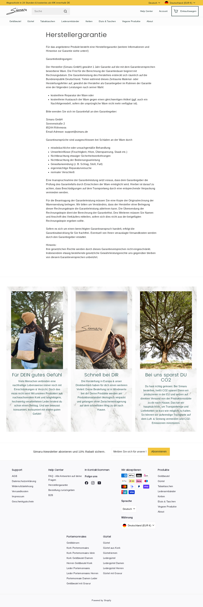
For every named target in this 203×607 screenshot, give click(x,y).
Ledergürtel (109, 558)
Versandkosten (20, 491)
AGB (14, 476)
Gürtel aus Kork (111, 547)
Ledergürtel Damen (113, 563)
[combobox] (51, 11)
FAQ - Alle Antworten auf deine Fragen (65, 478)
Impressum (18, 496)
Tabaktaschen (47, 21)
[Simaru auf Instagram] (86, 483)
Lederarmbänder (70, 21)
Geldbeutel (15, 21)
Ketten (89, 21)
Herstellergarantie (58, 485)
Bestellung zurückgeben (61, 490)
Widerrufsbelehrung (22, 486)
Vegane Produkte (131, 21)
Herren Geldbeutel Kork (79, 563)
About (150, 21)
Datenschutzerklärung (24, 481)
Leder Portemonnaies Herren (82, 573)
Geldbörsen (73, 542)
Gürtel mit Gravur (112, 573)
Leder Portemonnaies (78, 568)
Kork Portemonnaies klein (81, 553)
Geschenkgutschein (23, 501)
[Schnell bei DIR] (102, 330)
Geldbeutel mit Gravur (79, 583)
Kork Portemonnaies (78, 547)
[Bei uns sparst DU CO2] (166, 330)
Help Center (146, 11)
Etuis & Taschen (107, 21)
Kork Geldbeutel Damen (80, 558)
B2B (50, 495)
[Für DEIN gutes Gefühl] (37, 330)
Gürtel (30, 21)
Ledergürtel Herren (113, 568)
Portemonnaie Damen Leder (82, 578)
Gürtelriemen (110, 553)
